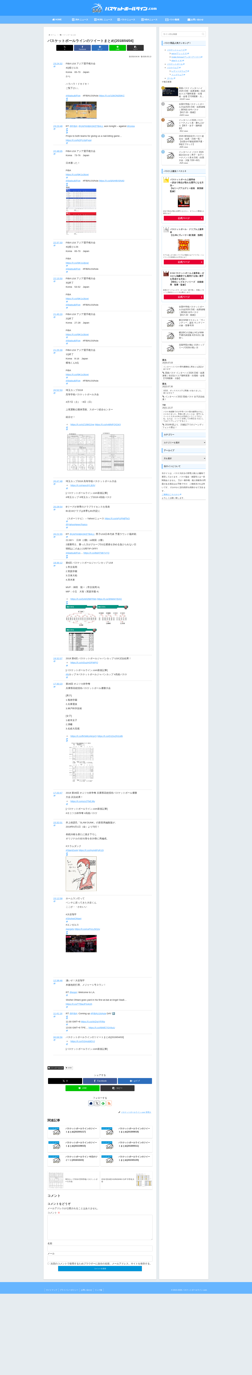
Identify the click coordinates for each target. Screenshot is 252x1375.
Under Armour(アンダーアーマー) (186, 57)
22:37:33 (57, 242)
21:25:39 (57, 350)
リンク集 (98, 1290)
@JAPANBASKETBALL (90, 126)
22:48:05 (57, 151)
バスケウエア (173, 67)
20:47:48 (57, 481)
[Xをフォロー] (97, 1103)
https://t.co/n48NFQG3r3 (108, 424)
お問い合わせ (86, 1290)
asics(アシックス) (179, 53)
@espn (73, 992)
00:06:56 (57, 1037)
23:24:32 (57, 63)
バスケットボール (175, 64)
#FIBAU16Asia (98, 1013)
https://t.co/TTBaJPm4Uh (79, 1004)
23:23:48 (57, 126)
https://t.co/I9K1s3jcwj (77, 174)
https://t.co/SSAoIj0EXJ (82, 1041)
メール (51, 1253)
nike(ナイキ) (176, 60)
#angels (70, 929)
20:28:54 (57, 506)
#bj (67, 674)
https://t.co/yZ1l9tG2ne (82, 424)
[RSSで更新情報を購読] (109, 1103)
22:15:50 (57, 278)
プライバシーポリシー (69, 1290)
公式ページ (184, 218)
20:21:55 (57, 534)
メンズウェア (177, 75)
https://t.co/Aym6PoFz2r (91, 850)
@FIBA (73, 126)
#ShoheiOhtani (73, 918)
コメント (54, 1212)
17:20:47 (57, 793)
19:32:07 (57, 658)
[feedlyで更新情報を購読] (103, 1103)
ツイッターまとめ (56, 1068)
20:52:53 (57, 390)
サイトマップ (51, 1290)
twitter (70, 1068)
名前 (50, 1243)
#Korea (131, 126)
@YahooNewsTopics (76, 524)
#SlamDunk (72, 850)
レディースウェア (179, 71)
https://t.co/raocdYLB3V (82, 485)
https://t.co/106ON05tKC (112, 95)
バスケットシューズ (176, 50)
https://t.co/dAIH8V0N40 (111, 180)
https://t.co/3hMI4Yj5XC (109, 599)
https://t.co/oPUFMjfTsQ (117, 518)
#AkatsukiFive (73, 95)
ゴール (170, 78)
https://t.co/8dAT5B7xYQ (96, 553)
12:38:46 (57, 980)
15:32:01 (57, 822)
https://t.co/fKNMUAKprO (83, 736)
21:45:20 (57, 314)
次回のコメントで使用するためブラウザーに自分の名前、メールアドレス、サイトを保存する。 (101, 1263)
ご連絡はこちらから (170, 494)
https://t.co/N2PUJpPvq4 (78, 140)
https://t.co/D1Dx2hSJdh (110, 736)
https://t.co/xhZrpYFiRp (93, 1021)
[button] (135, 48)
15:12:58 (57, 898)
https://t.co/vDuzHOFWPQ (84, 662)
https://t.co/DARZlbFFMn (83, 599)
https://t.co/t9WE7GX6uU (102, 1027)
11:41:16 (57, 1013)
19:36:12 (57, 562)
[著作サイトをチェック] (91, 1103)
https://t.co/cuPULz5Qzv (87, 929)
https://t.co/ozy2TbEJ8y (82, 801)
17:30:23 (57, 684)
